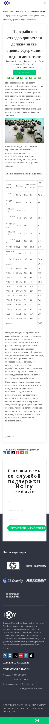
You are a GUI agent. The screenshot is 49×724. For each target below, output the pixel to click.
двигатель (11, 436)
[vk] (22, 452)
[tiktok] (31, 655)
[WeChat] (26, 452)
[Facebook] (8, 452)
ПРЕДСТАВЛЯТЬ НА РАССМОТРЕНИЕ (28, 528)
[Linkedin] (4, 452)
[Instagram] (26, 655)
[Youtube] (21, 655)
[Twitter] (13, 452)
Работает (31, 67)
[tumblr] (17, 452)
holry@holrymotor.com (31, 688)
